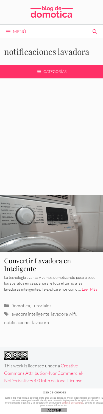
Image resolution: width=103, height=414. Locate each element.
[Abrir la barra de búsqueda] (94, 31)
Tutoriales (41, 305)
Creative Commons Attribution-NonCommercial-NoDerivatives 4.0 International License (43, 373)
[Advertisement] (51, 132)
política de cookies (72, 402)
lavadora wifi (63, 314)
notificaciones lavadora (26, 322)
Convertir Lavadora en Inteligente (37, 264)
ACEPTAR (54, 410)
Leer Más (89, 289)
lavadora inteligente (29, 314)
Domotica (20, 305)
